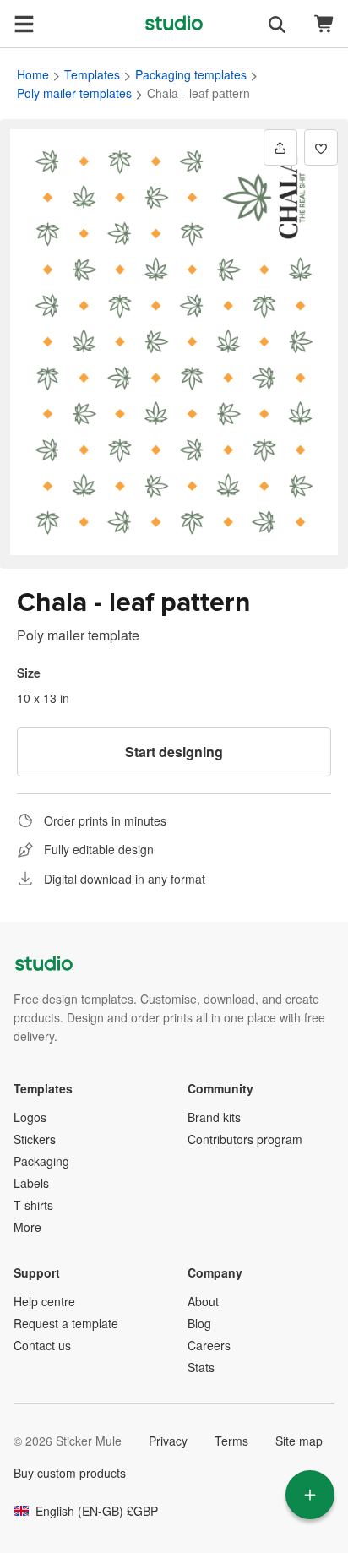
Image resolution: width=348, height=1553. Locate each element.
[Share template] (280, 147)
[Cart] (324, 24)
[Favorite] (321, 147)
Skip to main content (12, 12)
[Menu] (23, 23)
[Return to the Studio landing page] (174, 23)
